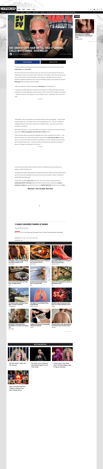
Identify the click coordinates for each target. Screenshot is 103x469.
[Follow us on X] (101, 9)
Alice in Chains (42, 132)
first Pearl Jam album (53, 137)
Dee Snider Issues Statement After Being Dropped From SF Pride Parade (39, 365)
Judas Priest (36, 12)
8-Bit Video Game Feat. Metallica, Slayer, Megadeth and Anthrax (61, 12)
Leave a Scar (30, 180)
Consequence (41, 86)
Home (19, 9)
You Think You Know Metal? (13, 12)
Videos (28, 9)
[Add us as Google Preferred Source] (94, 9)
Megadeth (28, 12)
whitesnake (35, 238)
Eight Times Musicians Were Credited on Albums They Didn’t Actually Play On (17, 388)
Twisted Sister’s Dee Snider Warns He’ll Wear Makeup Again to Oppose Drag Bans (62, 365)
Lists (34, 9)
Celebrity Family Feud (46, 185)
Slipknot (43, 12)
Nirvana (23, 132)
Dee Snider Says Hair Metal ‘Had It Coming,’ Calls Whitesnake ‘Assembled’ (44, 232)
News (23, 9)
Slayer (22, 12)
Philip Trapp (14, 54)
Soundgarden (29, 132)
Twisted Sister (18, 69)
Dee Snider (28, 69)
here (64, 185)
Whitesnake (18, 81)
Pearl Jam (35, 132)
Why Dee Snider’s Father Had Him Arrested (17, 364)
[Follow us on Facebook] (97, 9)
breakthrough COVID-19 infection (23, 183)
